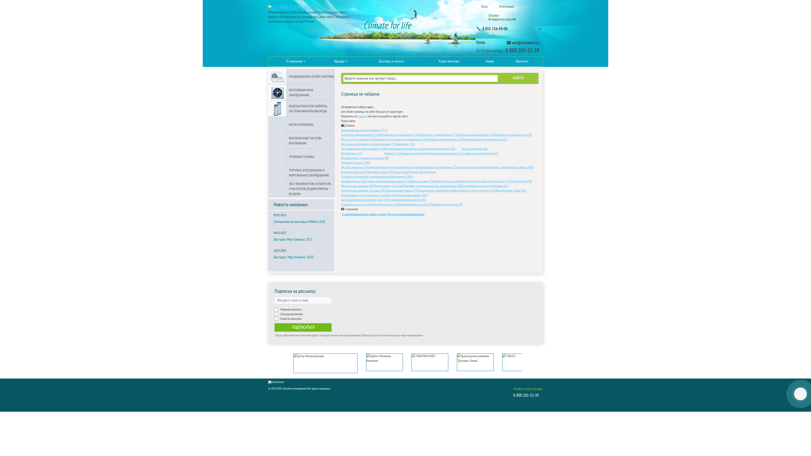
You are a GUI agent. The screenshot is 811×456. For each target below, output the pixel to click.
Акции (410, 214)
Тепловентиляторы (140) (491, 167)
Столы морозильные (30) (446, 186)
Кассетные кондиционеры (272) (439, 135)
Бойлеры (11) (392, 153)
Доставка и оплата (376, 214)
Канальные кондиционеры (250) (400, 135)
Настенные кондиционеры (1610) (361, 135)
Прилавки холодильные (417, 186)
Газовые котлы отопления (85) (480, 153)
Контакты (419, 214)
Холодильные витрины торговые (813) (364, 191)
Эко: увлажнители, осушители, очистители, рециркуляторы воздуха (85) (383, 200)
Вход (484, 6)
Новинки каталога (290, 309)
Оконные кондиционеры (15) (445, 139)
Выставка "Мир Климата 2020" (294, 257)
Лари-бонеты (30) (521, 181)
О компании (349, 214)
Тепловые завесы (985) (520, 167)
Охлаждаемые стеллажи (388, 186)
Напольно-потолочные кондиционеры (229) (401, 139)
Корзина (494, 15)
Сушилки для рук (467, 167)
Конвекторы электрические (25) (438, 167)
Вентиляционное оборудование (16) (362, 149)
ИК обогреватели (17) (354, 167)
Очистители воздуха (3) (384, 204)
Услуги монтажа (397, 214)
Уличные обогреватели (422, 172)
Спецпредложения (291, 314)
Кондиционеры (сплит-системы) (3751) (364, 130)
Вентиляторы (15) (351, 153)
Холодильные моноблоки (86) (436, 191)
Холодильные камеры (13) (402, 191)
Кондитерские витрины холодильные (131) (485, 181)
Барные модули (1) (352, 181)
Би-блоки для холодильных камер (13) (386, 181)
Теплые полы (400, 172)
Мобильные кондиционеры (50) (513, 135)
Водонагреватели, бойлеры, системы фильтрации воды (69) (419, 149)
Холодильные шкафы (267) (412, 195)
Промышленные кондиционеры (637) (485, 139)
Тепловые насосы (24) (354, 172)
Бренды (360, 214)
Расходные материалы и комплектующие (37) (368, 144)
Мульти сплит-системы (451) (358, 139)
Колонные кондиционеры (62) (476, 135)
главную (362, 116)
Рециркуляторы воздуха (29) (415, 204)
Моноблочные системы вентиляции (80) (365, 158)
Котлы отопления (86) (475, 149)
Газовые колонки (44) (413, 153)
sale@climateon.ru (525, 42)
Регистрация (506, 6)
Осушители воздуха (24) (355, 204)
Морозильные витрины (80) (357, 186)
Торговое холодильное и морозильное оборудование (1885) (377, 177)
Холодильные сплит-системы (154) (475, 191)
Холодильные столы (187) (511, 191)
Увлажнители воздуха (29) (447, 204)
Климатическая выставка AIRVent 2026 (299, 222)
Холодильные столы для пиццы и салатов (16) (368, 195)
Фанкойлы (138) (405, 144)
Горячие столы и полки (445, 181)
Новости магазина (291, 319)
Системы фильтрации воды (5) (444, 153)
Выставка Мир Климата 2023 (293, 239)
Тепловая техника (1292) (355, 163)
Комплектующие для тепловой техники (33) (393, 167)
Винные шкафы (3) (421, 181)
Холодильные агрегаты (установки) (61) (485, 186)
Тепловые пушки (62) (379, 172)
